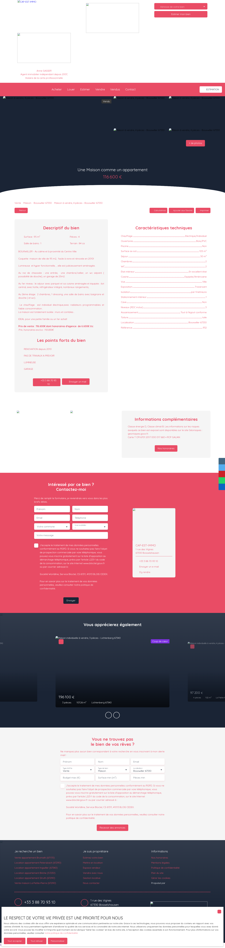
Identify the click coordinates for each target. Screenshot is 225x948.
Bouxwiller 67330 (43, 202)
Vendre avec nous (93, 872)
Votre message (45, 535)
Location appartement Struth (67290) (35, 877)
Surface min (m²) (107, 777)
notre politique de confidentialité (61, 933)
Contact (130, 89)
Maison (27, 202)
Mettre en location (93, 862)
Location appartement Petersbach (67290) (38, 862)
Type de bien (103, 768)
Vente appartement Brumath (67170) (35, 857)
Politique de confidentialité (165, 867)
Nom (77, 509)
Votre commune (46, 526)
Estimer (85, 89)
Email (39, 517)
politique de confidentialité (80, 817)
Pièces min (139, 777)
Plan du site (157, 872)
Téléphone (80, 517)
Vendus (115, 89)
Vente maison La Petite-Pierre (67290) (35, 883)
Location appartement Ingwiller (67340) (36, 867)
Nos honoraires (159, 857)
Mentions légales (160, 862)
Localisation (137, 768)
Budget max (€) (71, 777)
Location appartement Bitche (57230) (35, 872)
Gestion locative (91, 877)
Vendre (100, 89)
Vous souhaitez (80, 525)
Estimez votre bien (93, 857)
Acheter (57, 89)
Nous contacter (91, 883)
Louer (71, 89)
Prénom (41, 509)
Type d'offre (67, 768)
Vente (18, 202)
